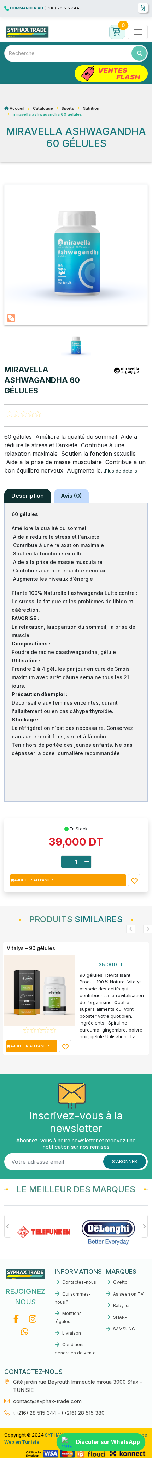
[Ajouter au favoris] (134, 880)
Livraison (71, 1333)
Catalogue (43, 108)
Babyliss (121, 1305)
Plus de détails (121, 471)
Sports (68, 108)
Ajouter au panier (33, 880)
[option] (76, 998)
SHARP (120, 1317)
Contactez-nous (78, 1282)
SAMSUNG (123, 1328)
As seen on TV (128, 1294)
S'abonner (124, 1161)
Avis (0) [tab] (71, 495)
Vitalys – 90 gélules (31, 948)
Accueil (17, 108)
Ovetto (120, 1282)
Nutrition (91, 108)
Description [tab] (27, 495)
